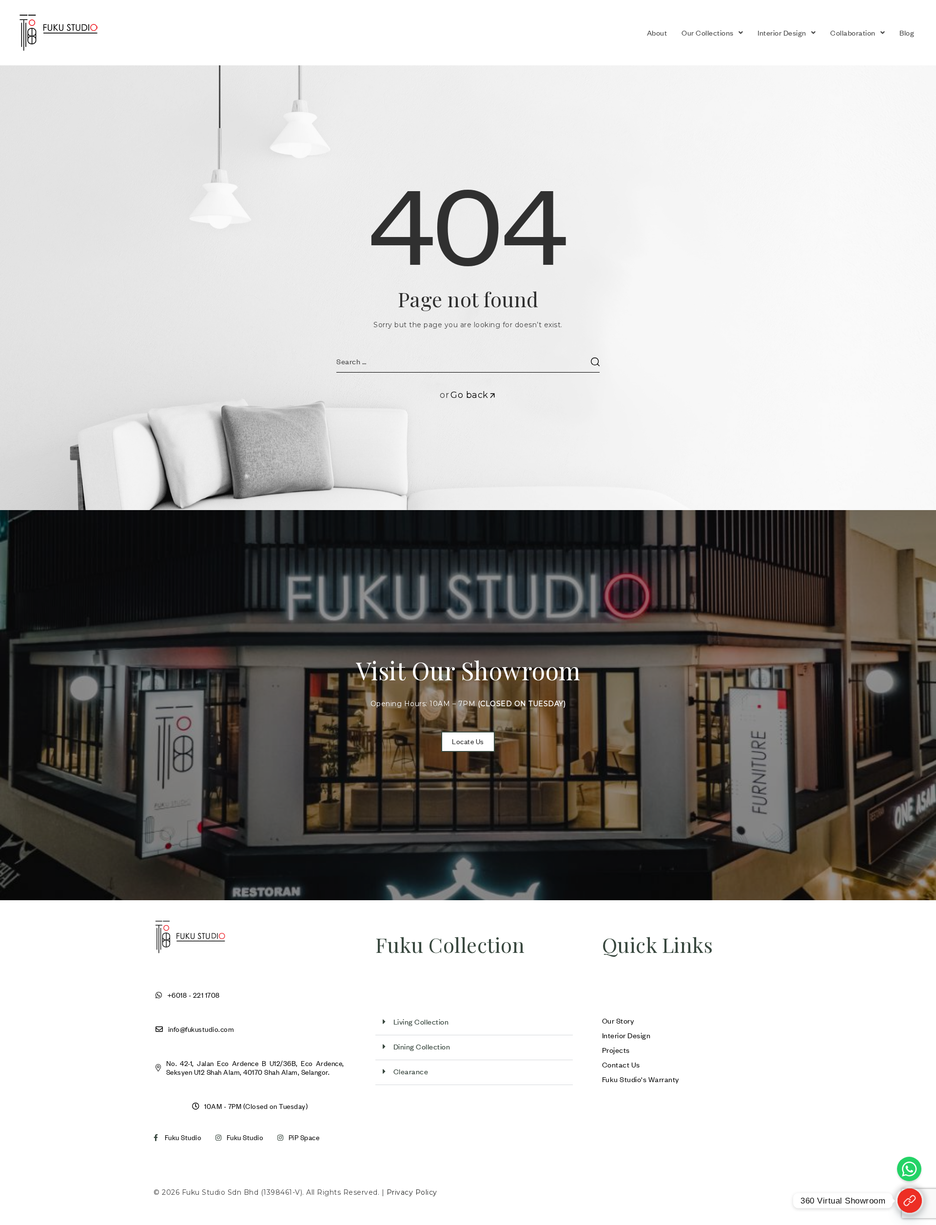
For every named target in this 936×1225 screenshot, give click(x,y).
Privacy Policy (412, 1192)
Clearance (411, 1071)
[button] (712, 32)
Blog (906, 32)
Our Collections (708, 32)
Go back (469, 395)
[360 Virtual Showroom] (909, 1200)
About (657, 32)
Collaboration (853, 32)
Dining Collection (421, 1046)
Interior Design (782, 32)
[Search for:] (468, 361)
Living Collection (421, 1021)
